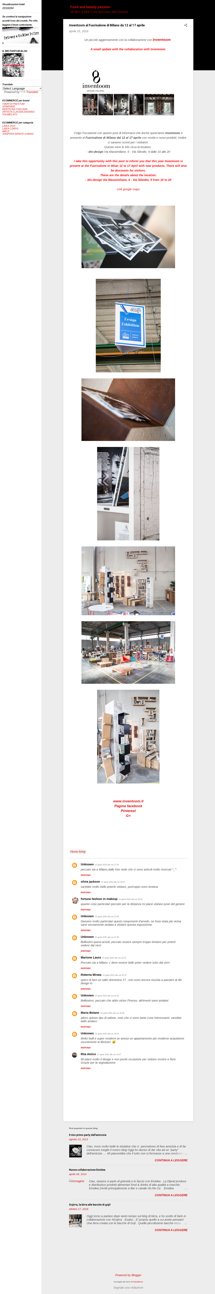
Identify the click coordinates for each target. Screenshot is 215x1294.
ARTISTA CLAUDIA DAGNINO (18, 112)
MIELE (5, 131)
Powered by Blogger (128, 1275)
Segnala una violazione (128, 1287)
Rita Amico (88, 1054)
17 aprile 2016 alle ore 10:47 (109, 1054)
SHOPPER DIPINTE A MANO (17, 134)
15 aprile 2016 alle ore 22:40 (112, 1013)
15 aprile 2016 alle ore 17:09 (107, 865)
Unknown (87, 864)
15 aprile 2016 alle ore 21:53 (114, 958)
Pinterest (128, 811)
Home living (77, 851)
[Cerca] (191, 8)
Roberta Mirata (91, 974)
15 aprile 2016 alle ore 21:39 (107, 937)
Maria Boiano (90, 1012)
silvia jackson (90, 881)
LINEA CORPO (10, 128)
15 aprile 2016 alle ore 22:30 (107, 996)
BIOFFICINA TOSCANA (14, 109)
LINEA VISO (8, 126)
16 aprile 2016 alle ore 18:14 (107, 1034)
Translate (32, 92)
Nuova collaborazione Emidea (87, 1169)
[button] (186, 25)
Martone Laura (91, 957)
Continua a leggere (171, 1160)
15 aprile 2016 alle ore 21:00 (107, 916)
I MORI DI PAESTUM (13, 104)
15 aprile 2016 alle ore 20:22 (113, 882)
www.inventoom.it (128, 801)
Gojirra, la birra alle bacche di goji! (90, 1204)
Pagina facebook (128, 806)
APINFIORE (8, 106)
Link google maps (128, 189)
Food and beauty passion (90, 7)
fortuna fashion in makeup (99, 898)
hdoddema (138, 1282)
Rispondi (86, 875)
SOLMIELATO (9, 114)
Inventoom (162, 40)
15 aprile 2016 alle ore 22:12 (114, 975)
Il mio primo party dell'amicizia (87, 1134)
